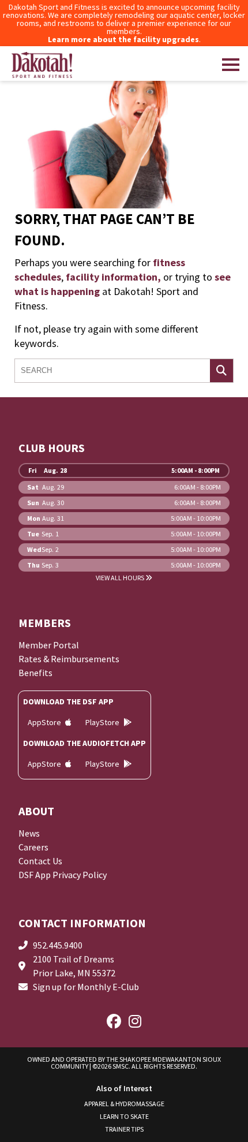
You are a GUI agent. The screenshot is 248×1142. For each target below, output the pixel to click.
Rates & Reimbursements (68, 659)
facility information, (113, 276)
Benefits (35, 672)
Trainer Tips (124, 1129)
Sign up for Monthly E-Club (86, 986)
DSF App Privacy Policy (62, 874)
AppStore (45, 722)
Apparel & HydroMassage (124, 1103)
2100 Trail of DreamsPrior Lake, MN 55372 (74, 966)
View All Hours (120, 577)
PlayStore (103, 722)
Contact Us (40, 861)
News (29, 833)
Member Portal (48, 645)
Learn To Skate (124, 1116)
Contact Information (82, 923)
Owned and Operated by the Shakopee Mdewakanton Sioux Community (124, 1062)
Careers (33, 847)
